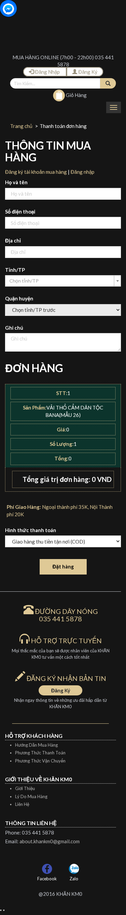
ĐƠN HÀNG (34, 368)
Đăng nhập (82, 172)
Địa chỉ (13, 240)
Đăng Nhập (47, 72)
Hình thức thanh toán (30, 530)
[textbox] (61, 280)
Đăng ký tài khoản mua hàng (36, 172)
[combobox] (63, 281)
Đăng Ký (87, 72)
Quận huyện (19, 298)
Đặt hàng (63, 566)
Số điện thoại (20, 211)
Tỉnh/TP (15, 270)
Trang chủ (21, 126)
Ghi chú (14, 328)
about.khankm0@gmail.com (49, 841)
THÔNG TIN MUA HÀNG (48, 151)
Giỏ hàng (76, 95)
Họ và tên (16, 182)
